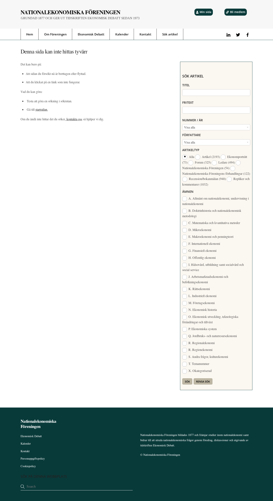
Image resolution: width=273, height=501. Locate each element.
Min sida (205, 12)
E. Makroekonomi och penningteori (210, 236)
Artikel (210, 157)
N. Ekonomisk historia (202, 309)
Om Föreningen (55, 34)
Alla (191, 157)
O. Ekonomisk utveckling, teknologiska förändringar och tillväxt (210, 319)
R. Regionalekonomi (201, 343)
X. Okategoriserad (200, 370)
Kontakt (145, 34)
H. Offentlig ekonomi (202, 257)
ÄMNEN (187, 192)
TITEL (186, 85)
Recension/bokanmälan (207, 179)
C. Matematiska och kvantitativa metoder (214, 223)
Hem (29, 34)
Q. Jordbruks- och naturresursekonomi (212, 336)
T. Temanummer (198, 363)
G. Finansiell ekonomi (202, 250)
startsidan (41, 109)
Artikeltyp (190, 150)
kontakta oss (74, 119)
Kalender (122, 34)
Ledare (226, 162)
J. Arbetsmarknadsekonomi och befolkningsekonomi (205, 279)
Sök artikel (170, 34)
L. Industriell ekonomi (202, 296)
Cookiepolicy (28, 466)
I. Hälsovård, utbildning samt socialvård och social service (213, 267)
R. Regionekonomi (200, 349)
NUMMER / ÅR (192, 120)
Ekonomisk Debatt (91, 34)
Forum (202, 162)
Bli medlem (237, 12)
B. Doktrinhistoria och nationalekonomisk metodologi (211, 213)
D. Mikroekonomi (199, 230)
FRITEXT (187, 102)
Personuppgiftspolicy (33, 458)
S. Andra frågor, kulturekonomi (208, 356)
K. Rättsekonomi (199, 289)
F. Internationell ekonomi (204, 243)
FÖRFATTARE (191, 135)
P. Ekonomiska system (202, 329)
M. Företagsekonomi (201, 303)
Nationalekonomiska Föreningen (161, 455)
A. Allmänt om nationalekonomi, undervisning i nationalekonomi (215, 201)
